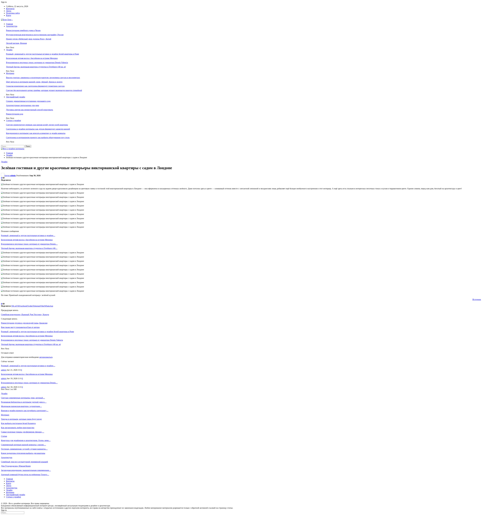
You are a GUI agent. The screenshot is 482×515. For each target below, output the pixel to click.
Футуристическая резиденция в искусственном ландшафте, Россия (34, 35)
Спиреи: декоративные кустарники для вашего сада (28, 101)
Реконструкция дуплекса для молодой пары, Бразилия (24, 323)
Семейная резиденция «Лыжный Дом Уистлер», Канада (25, 314)
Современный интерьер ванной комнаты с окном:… (23, 445)
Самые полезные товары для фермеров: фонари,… (22, 432)
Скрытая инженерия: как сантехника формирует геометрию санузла (35, 86)
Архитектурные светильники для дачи (22, 105)
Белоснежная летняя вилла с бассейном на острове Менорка (32, 58)
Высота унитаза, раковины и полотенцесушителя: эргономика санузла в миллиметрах (43, 78)
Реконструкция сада (14, 114)
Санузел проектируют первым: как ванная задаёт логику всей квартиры (37, 125)
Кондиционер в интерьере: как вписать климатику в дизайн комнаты (35, 133)
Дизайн (9, 50)
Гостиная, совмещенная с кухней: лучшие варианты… (24, 449)
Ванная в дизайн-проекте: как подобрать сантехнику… (24, 411)
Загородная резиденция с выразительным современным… (26, 470)
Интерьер (10, 73)
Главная (9, 24)
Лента (8, 11)
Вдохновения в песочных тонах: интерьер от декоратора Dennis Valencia (37, 62)
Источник (476, 299)
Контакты (10, 9)
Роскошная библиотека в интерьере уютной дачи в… (23, 402)
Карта (8, 15)
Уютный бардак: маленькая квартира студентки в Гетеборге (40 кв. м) (36, 67)
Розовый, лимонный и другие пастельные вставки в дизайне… (28, 366)
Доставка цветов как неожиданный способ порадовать (29, 110)
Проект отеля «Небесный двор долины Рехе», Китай (28, 39)
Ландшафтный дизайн (15, 97)
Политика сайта (13, 13)
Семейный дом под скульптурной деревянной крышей (24, 462)
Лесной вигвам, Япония (16, 43)
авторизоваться (45, 357)
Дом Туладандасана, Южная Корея (16, 466)
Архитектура (11, 26)
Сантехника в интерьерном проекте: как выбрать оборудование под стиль (38, 137)
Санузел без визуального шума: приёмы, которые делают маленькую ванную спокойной (44, 90)
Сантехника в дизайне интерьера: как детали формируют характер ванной (38, 129)
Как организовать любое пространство (17, 428)
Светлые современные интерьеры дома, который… (23, 398)
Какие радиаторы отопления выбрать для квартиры (23, 453)
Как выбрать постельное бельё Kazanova (18, 423)
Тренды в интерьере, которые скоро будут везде (21, 419)
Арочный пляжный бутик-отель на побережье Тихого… (25, 474)
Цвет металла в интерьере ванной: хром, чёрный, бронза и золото (34, 82)
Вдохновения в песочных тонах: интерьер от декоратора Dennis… (29, 383)
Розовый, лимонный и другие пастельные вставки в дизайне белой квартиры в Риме (42, 54)
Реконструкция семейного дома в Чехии (23, 30)
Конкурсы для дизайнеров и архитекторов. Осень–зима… (26, 440)
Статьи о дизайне (13, 120)
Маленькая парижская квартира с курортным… (21, 406)
